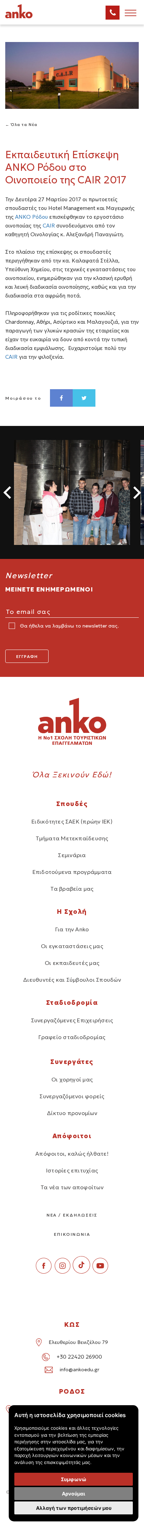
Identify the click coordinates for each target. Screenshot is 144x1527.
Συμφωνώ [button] (73, 1479)
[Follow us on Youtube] (100, 1271)
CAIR (49, 225)
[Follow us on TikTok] (81, 1271)
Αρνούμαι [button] (73, 1494)
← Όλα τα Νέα (21, 124)
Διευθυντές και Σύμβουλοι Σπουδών (72, 979)
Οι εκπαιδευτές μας (72, 962)
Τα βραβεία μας (71, 888)
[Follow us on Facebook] (43, 1271)
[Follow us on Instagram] (62, 1271)
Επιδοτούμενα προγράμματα (72, 871)
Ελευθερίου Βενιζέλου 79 (78, 1342)
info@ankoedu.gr (79, 1369)
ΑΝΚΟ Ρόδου (31, 216)
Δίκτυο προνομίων (72, 1112)
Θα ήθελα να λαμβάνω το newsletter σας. (69, 626)
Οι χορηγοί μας (72, 1079)
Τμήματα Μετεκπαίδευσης (72, 838)
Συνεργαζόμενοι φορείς (71, 1096)
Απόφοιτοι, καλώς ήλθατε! (72, 1153)
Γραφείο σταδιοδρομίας (71, 1037)
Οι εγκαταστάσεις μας (72, 946)
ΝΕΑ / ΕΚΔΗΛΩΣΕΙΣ (72, 1215)
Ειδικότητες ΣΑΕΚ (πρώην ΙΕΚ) (72, 821)
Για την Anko (72, 929)
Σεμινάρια (72, 855)
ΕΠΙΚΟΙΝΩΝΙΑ (72, 1234)
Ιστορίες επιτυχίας (72, 1170)
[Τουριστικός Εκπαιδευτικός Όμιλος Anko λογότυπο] (28, 17)
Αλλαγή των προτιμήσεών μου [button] (73, 1508)
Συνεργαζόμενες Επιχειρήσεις (72, 1020)
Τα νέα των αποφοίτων (72, 1187)
